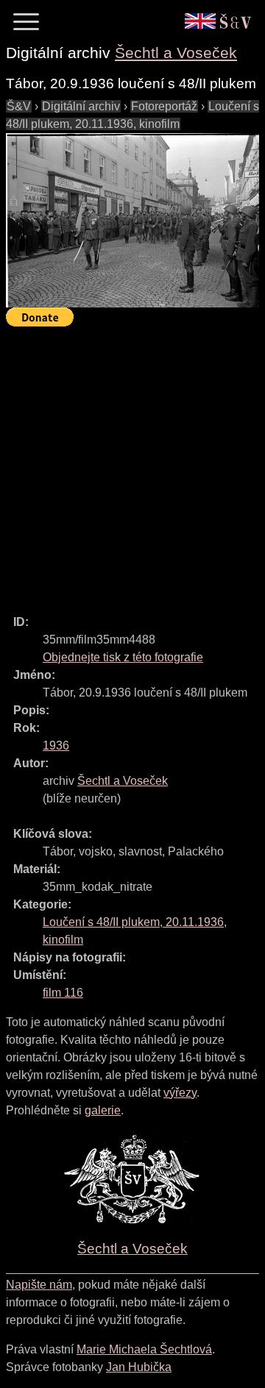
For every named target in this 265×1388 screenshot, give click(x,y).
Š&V (19, 106)
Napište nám (39, 1284)
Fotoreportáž (164, 106)
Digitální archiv (81, 106)
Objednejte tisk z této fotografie (123, 657)
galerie (103, 1110)
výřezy (180, 1092)
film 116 (63, 992)
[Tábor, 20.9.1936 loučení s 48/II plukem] (132, 220)
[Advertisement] (132, 464)
